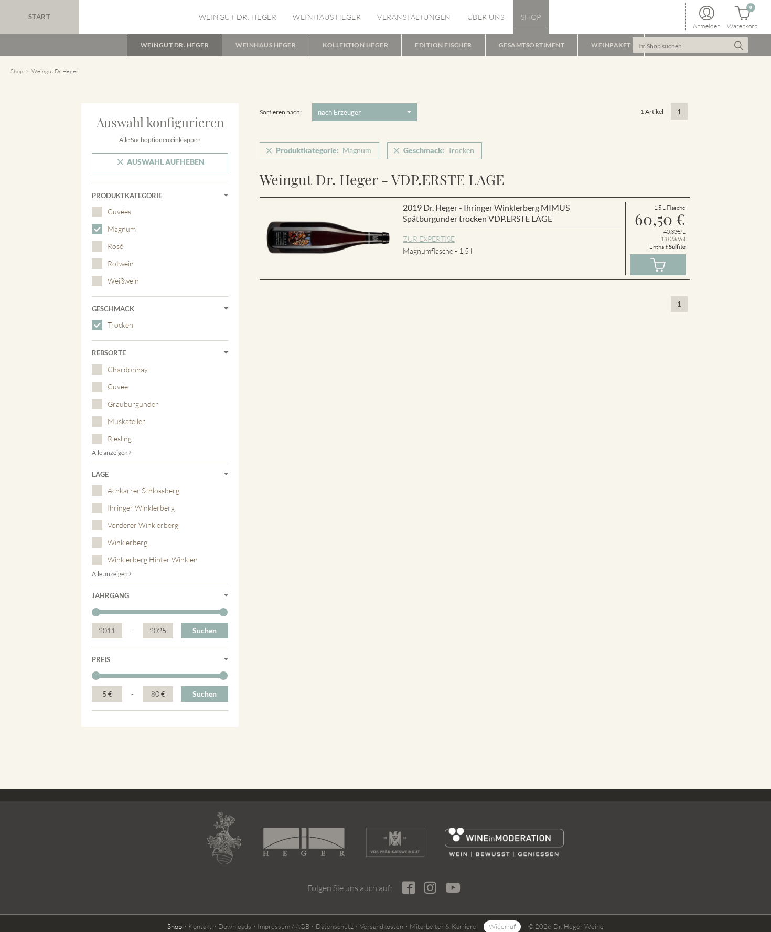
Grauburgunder (133, 403)
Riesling (120, 438)
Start (39, 17)
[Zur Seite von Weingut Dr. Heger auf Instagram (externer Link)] (430, 888)
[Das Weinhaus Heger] (304, 842)
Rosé (115, 246)
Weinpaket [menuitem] (611, 45)
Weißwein (123, 280)
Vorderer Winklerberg (143, 525)
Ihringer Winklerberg (141, 507)
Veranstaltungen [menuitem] (414, 17)
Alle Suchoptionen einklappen (160, 140)
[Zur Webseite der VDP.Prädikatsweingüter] (395, 842)
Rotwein (121, 263)
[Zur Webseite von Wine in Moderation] (504, 842)
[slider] (96, 612)
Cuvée (118, 386)
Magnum (122, 228)
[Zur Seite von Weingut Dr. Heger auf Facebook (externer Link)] (408, 888)
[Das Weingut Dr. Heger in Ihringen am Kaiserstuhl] (224, 838)
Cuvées (119, 211)
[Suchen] (739, 45)
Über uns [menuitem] (486, 17)
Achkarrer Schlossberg (143, 490)
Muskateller (126, 421)
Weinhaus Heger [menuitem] (327, 17)
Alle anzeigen (110, 453)
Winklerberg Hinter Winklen (153, 559)
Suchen (204, 630)
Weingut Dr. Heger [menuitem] (238, 17)
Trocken (120, 324)
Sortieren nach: (281, 112)
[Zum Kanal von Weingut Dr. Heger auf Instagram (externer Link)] (453, 887)
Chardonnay (128, 369)
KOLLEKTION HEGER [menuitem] (355, 45)
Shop (16, 71)
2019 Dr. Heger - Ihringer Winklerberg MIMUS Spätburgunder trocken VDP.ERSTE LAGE (486, 213)
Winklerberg (127, 542)
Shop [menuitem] (531, 17)
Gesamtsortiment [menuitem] (532, 45)
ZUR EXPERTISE (429, 238)
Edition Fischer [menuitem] (443, 45)
